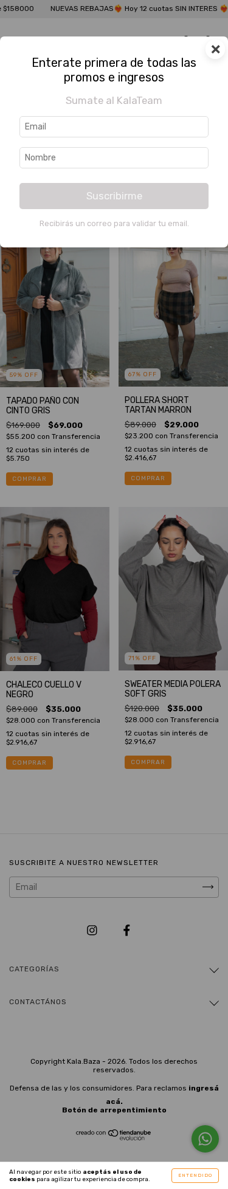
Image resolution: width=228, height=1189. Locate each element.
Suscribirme (114, 196)
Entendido (195, 1175)
